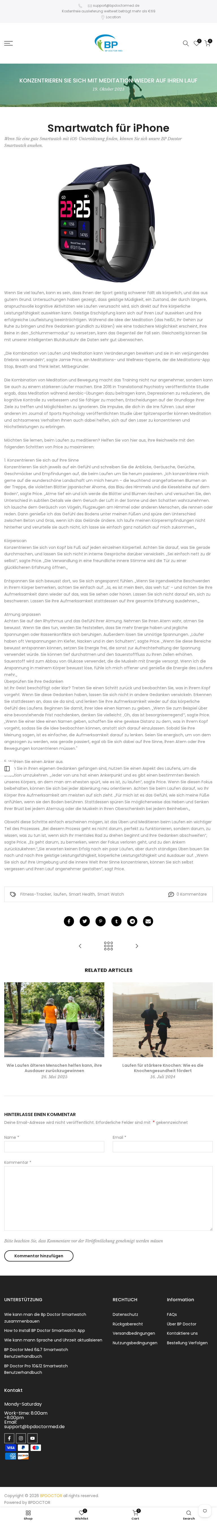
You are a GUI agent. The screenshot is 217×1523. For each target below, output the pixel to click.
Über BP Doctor (181, 1324)
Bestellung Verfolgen (187, 1343)
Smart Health (82, 894)
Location (113, 17)
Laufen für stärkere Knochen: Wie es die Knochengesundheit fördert (162, 1068)
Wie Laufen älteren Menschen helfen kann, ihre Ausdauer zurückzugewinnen (54, 1068)
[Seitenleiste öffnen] (7, 769)
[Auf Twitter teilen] (85, 921)
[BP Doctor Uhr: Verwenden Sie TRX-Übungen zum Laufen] (80, 946)
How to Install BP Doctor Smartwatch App (44, 1330)
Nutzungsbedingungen (135, 1343)
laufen (60, 894)
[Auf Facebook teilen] (69, 921)
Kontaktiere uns (182, 1333)
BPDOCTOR (39, 1502)
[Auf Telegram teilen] (132, 921)
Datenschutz (125, 1314)
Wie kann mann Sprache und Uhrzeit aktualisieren (53, 1340)
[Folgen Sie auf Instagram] (21, 1438)
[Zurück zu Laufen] (108, 946)
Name (11, 1137)
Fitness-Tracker (35, 894)
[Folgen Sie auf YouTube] (32, 1438)
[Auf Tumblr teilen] (116, 921)
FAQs (172, 1314)
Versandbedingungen (134, 1333)
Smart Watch (110, 894)
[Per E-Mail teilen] (148, 921)
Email (119, 1137)
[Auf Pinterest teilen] (101, 921)
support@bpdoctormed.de (116, 5)
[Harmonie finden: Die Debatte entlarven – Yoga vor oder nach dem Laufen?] (137, 946)
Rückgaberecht (128, 1324)
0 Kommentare (192, 894)
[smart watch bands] (108, 222)
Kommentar (17, 1162)
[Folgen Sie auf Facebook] (9, 1438)
